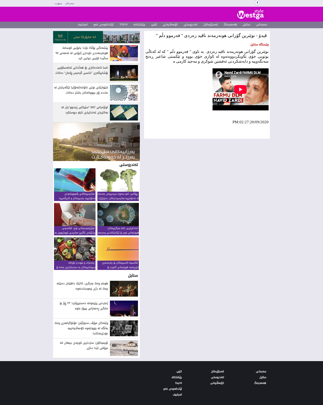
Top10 (123, 24)
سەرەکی (69, 3)
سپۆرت (58, 3)
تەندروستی (191, 24)
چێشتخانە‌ (139, 24)
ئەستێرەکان (210, 24)
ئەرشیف (83, 24)
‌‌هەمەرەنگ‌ (230, 24)
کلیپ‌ (154, 24)
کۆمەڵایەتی (170, 24)
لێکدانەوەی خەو (103, 24)
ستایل (246, 24)
